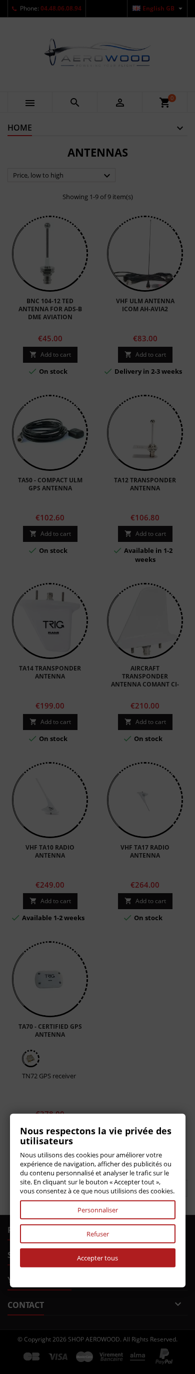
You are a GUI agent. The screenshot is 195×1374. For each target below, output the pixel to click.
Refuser (97, 1233)
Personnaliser (98, 1209)
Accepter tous (97, 1257)
